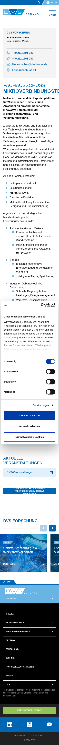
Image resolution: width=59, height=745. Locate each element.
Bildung (10, 640)
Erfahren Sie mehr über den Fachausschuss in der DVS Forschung (30, 491)
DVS (8, 684)
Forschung (12, 649)
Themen (10, 614)
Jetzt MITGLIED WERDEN (29, 710)
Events (10, 676)
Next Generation (15, 623)
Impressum (20, 736)
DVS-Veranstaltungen (20, 472)
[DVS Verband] (21, 12)
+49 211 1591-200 (22, 58)
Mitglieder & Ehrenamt (18, 631)
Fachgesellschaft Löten (20, 667)
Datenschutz (38, 736)
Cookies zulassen (30, 415)
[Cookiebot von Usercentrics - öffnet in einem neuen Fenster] (41, 305)
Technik (10, 658)
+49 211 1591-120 (22, 52)
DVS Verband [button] (11, 599)
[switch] (50, 371)
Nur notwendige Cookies (29, 437)
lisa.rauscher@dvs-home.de (29, 64)
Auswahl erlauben (29, 426)
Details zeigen (41, 405)
